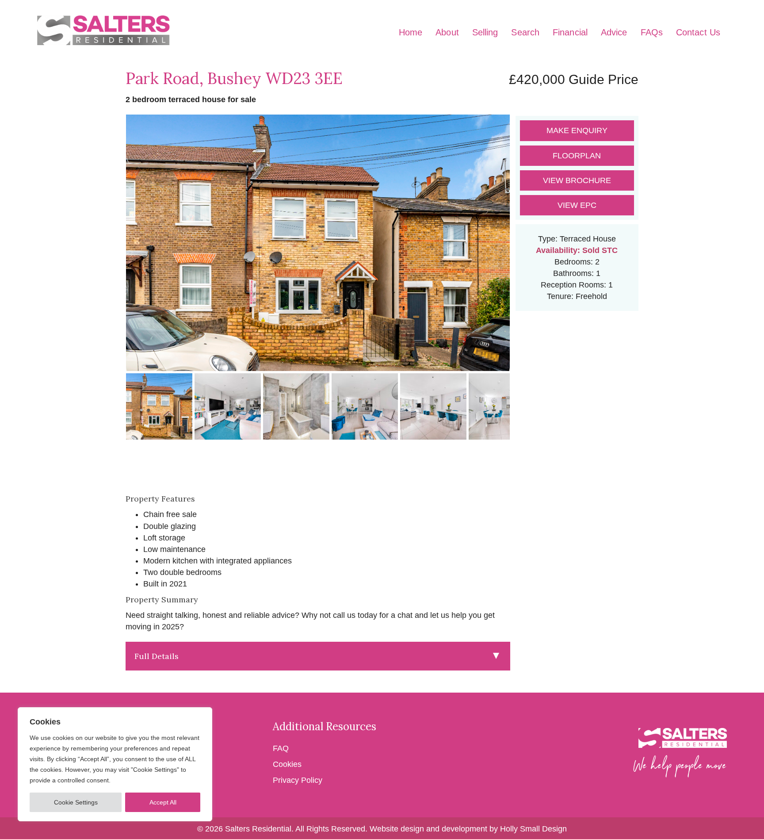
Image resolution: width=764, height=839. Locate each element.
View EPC (577, 205)
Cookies (287, 764)
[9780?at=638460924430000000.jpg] (318, 243)
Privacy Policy (297, 780)
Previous (112, 251)
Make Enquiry (576, 130)
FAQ (282, 748)
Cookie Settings (76, 802)
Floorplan (577, 155)
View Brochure (577, 180)
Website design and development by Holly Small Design (468, 828)
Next (524, 251)
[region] (115, 764)
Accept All (162, 802)
